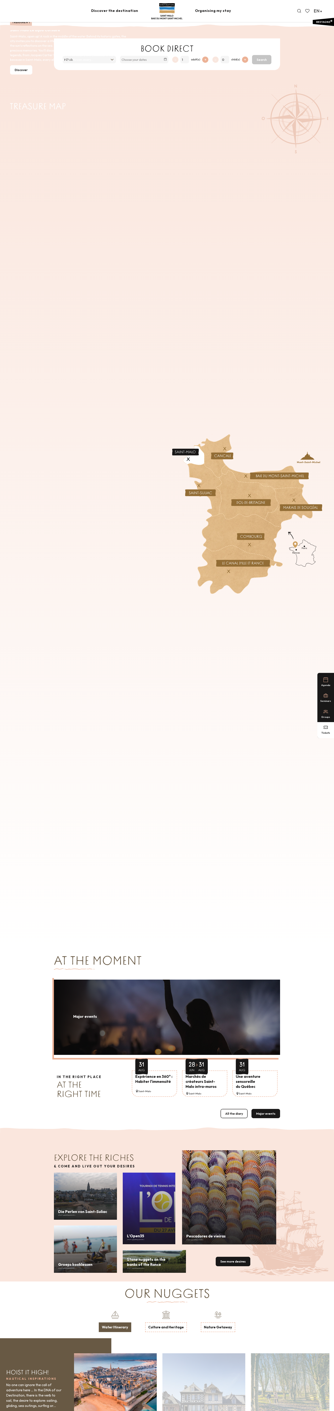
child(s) (235, 59)
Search (262, 60)
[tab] (115, 1321)
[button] (299, 11)
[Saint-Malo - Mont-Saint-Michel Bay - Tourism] (166, 11)
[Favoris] (307, 11)
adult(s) (195, 59)
